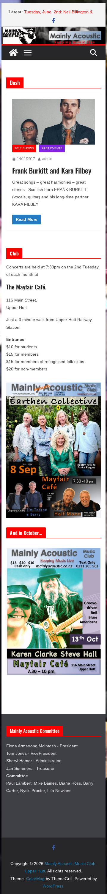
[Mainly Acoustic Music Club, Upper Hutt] (53, 30)
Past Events (52, 148)
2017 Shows (24, 148)
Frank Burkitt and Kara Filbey (51, 170)
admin (47, 159)
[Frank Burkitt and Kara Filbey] (53, 122)
